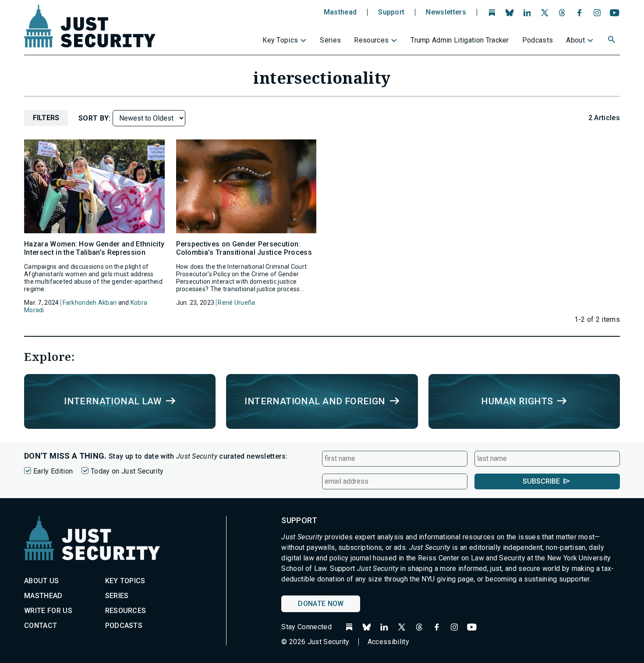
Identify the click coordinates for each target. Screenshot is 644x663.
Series (330, 40)
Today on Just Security (127, 471)
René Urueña (236, 302)
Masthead (340, 12)
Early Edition (53, 471)
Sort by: (95, 118)
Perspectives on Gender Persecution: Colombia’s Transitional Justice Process (244, 248)
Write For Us (48, 610)
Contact (40, 625)
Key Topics (280, 40)
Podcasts (537, 40)
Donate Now (320, 603)
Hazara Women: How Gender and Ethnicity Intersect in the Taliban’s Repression (94, 248)
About (575, 40)
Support (391, 12)
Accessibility (388, 642)
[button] (612, 40)
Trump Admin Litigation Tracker (459, 40)
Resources (371, 40)
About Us (41, 581)
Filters (46, 118)
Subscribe (541, 481)
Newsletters (446, 12)
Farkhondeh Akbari (90, 302)
